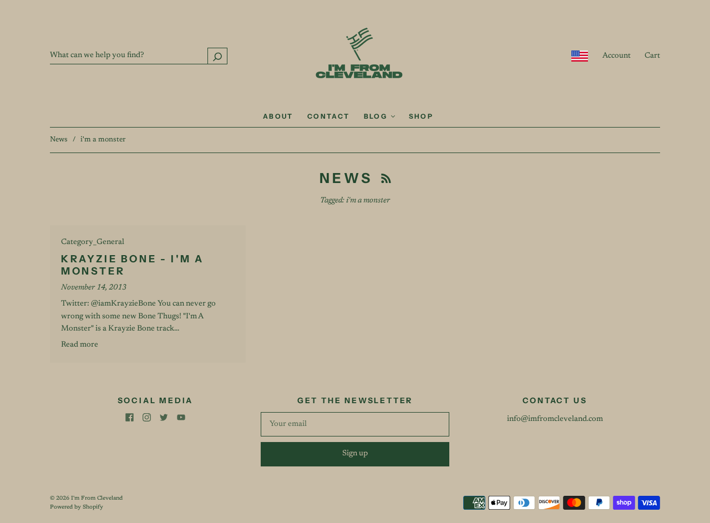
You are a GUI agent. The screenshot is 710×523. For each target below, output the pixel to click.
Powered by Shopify (76, 507)
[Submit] (217, 56)
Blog (377, 116)
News (59, 139)
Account (616, 56)
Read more (79, 345)
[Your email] (355, 424)
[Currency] (580, 56)
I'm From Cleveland (97, 498)
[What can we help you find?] (138, 55)
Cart (652, 56)
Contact (328, 116)
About (278, 116)
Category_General (92, 242)
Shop (421, 116)
